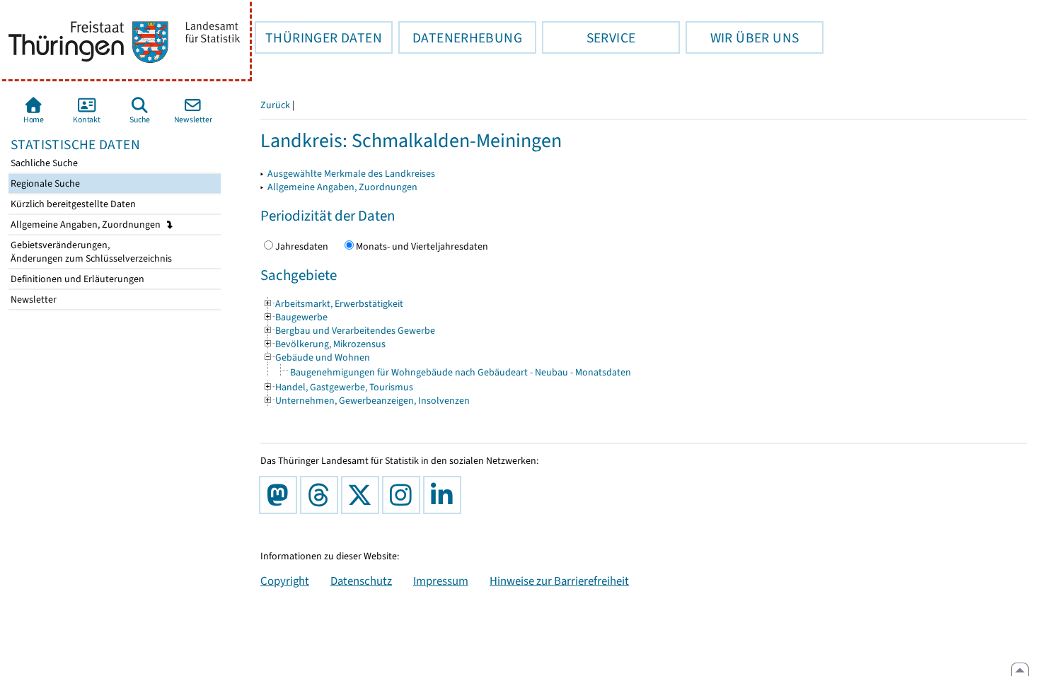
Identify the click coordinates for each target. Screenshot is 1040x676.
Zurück (275, 105)
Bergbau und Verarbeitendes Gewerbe (348, 330)
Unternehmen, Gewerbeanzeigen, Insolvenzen (366, 400)
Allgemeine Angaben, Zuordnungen (86, 224)
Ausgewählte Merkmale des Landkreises (351, 173)
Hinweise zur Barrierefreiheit (559, 580)
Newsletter (32, 299)
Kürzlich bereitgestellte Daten (72, 204)
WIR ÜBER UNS (742, 37)
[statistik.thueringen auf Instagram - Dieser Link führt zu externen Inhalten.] (403, 495)
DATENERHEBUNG (460, 37)
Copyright (284, 580)
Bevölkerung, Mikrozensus (324, 344)
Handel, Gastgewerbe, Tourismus (337, 387)
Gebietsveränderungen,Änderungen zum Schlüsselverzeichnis (90, 251)
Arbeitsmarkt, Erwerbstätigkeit (332, 303)
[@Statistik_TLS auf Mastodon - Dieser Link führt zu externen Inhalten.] (280, 495)
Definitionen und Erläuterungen (76, 279)
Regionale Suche (44, 183)
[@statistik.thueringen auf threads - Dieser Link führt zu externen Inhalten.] (321, 495)
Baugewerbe (295, 317)
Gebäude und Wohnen (316, 357)
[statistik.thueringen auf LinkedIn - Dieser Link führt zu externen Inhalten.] (445, 495)
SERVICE (588, 37)
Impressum (440, 580)
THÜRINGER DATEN (318, 37)
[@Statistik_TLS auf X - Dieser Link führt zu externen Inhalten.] (362, 495)
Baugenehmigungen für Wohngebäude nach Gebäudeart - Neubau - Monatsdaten (460, 372)
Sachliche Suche (43, 163)
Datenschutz (361, 580)
